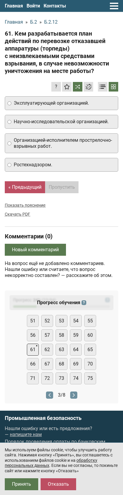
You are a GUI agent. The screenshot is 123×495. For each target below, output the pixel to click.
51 (33, 321)
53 (61, 321)
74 (76, 378)
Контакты (55, 6)
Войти (33, 6)
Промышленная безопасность (43, 418)
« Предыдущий (24, 187)
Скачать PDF (17, 214)
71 (33, 378)
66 (33, 364)
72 (47, 378)
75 (90, 378)
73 (61, 378)
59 (76, 335)
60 (90, 335)
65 (90, 349)
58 (61, 335)
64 (76, 349)
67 (47, 364)
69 (76, 364)
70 (90, 364)
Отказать (58, 484)
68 (61, 364)
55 (90, 321)
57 (47, 335)
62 (47, 349)
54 (76, 321)
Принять (21, 484)
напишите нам (26, 434)
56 (33, 335)
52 (47, 321)
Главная (14, 6)
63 (61, 349)
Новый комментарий (35, 249)
